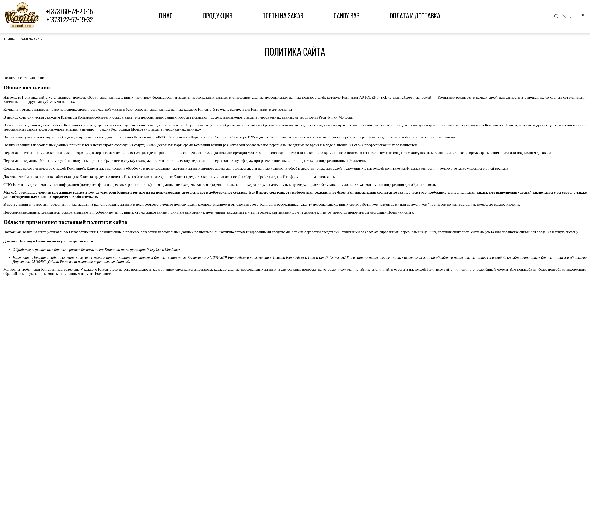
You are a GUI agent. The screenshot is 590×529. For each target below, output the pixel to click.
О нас (166, 16)
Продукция (217, 16)
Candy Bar (347, 16)
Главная (10, 38)
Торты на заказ (283, 16)
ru (582, 15)
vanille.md (37, 78)
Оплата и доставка (415, 16)
